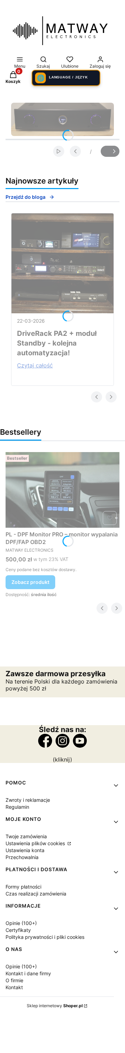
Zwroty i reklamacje (28, 800)
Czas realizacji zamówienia (36, 894)
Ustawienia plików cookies (36, 843)
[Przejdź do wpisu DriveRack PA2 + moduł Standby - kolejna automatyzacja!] (62, 263)
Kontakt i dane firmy (28, 973)
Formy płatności (23, 887)
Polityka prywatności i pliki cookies (45, 937)
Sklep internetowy (55, 1005)
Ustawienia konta (25, 850)
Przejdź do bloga (25, 197)
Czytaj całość (35, 365)
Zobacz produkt (30, 582)
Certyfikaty (18, 930)
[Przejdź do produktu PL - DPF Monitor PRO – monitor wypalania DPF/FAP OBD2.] (62, 490)
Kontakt (14, 987)
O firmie (14, 980)
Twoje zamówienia (26, 836)
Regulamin (17, 807)
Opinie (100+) (21, 923)
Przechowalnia (22, 857)
